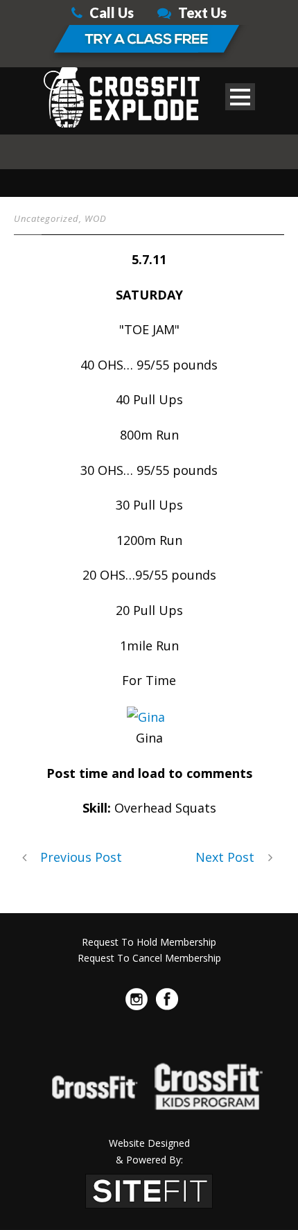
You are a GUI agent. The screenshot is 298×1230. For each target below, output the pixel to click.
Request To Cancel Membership (149, 957)
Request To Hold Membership (149, 942)
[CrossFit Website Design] (149, 1189)
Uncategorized (46, 218)
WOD (96, 218)
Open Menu (240, 96)
